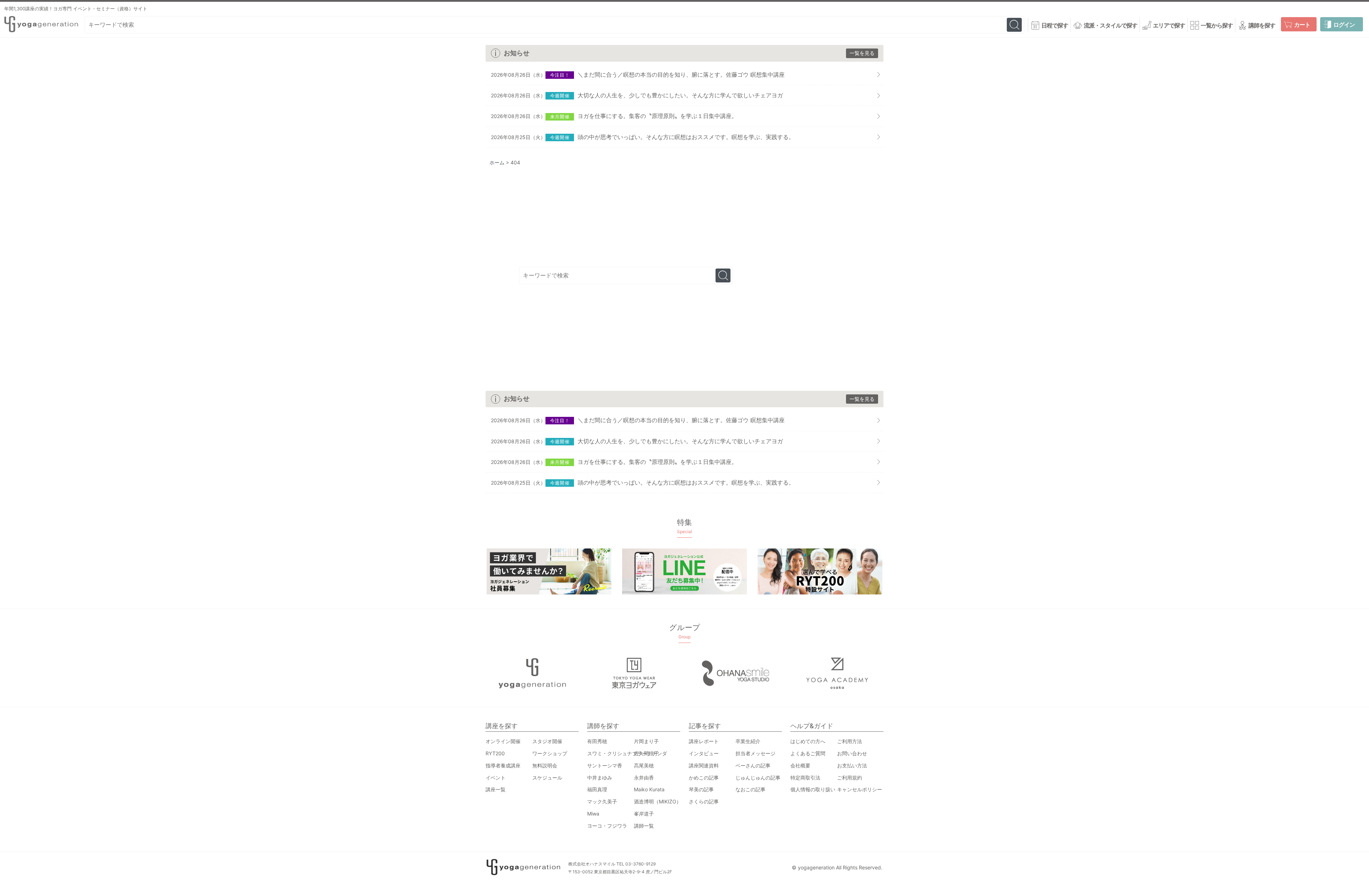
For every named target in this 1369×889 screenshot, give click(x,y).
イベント (496, 778)
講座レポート (704, 741)
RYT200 (495, 753)
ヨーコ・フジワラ (607, 826)
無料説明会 (544, 765)
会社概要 (800, 765)
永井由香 (644, 778)
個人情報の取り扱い (812, 789)
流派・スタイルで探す (1110, 25)
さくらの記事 (704, 801)
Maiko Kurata (649, 789)
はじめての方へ (807, 741)
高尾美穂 (644, 765)
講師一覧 (644, 826)
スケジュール (547, 778)
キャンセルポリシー (859, 789)
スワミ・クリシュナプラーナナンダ (627, 753)
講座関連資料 (704, 765)
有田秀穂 (597, 741)
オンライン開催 (503, 741)
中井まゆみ (599, 778)
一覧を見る (862, 53)
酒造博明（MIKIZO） (657, 801)
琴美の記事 (701, 789)
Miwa (593, 814)
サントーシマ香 (604, 765)
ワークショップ (549, 753)
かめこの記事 (704, 778)
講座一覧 (496, 789)
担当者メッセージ (755, 753)
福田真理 (597, 789)
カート (1302, 24)
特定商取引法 (805, 778)
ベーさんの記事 (752, 765)
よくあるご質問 (807, 753)
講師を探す (1261, 25)
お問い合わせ (852, 753)
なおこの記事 (750, 789)
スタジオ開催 (547, 741)
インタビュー (704, 753)
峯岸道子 (644, 814)
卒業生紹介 (747, 741)
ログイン (1344, 24)
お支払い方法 (852, 765)
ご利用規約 (849, 778)
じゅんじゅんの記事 (757, 778)
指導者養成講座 (503, 765)
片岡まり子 (646, 741)
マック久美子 (602, 801)
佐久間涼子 (646, 753)
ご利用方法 (849, 741)
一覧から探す (1217, 25)
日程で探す (1054, 25)
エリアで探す (1169, 25)
